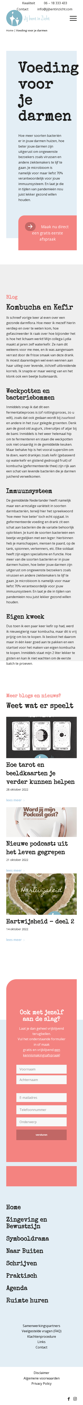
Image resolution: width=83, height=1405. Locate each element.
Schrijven (21, 1264)
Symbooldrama (27, 1239)
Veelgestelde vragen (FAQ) (41, 1331)
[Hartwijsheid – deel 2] (41, 894)
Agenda (16, 1289)
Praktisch (21, 1276)
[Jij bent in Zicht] (34, 18)
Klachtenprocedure (41, 1336)
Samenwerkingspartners (41, 1326)
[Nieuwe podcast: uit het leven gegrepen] (41, 822)
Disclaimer (41, 1373)
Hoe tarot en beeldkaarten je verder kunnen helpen (40, 773)
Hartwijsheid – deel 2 (40, 922)
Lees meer (14, 800)
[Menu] (71, 18)
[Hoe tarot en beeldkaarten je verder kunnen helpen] (41, 737)
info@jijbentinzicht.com (54, 9)
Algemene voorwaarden (42, 1378)
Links (41, 1342)
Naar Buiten (24, 1252)
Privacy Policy (41, 1383)
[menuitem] (26, 3)
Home (9, 30)
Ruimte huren (27, 1301)
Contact (22, 9)
